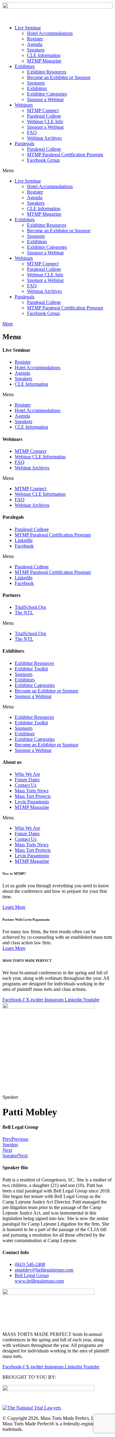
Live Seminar (28, 27)
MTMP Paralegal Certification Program (65, 154)
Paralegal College (44, 116)
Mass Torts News (31, 790)
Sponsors (36, 82)
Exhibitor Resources (46, 71)
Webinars (24, 105)
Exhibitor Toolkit (31, 668)
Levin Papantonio (32, 801)
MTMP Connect (43, 110)
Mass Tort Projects (33, 796)
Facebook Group (43, 160)
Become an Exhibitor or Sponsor (58, 77)
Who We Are (27, 774)
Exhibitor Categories (47, 94)
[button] (57, 170)
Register (35, 38)
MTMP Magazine (44, 60)
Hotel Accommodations (50, 33)
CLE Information (43, 55)
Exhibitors (25, 66)
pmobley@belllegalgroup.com (44, 1269)
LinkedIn (24, 540)
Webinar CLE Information (40, 456)
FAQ (32, 132)
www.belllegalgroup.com (39, 1278)
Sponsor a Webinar (45, 99)
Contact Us (25, 785)
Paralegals (24, 143)
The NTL (24, 612)
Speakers (35, 49)
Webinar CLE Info (45, 121)
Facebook (24, 545)
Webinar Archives (44, 138)
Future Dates (27, 779)
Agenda (34, 44)
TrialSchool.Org (30, 607)
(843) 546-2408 (30, 1264)
